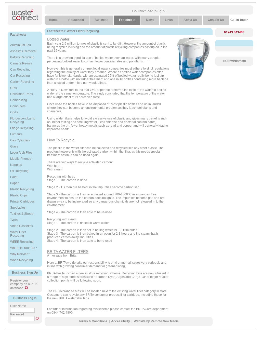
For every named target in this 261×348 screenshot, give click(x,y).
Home (53, 20)
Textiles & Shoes (21, 214)
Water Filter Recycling (18, 233)
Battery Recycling (22, 57)
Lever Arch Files (21, 152)
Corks (14, 112)
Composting (18, 100)
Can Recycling (20, 69)
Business (101, 20)
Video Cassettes (21, 226)
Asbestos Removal (23, 51)
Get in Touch (239, 20)
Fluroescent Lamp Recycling (22, 120)
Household (76, 20)
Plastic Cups (19, 195)
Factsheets (18, 34)
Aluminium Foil (20, 45)
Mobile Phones (20, 158)
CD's (13, 88)
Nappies (16, 165)
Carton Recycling (22, 82)
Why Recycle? (20, 254)
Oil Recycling (19, 171)
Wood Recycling (21, 260)
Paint (13, 177)
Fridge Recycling (22, 128)
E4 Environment (234, 61)
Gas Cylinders (20, 140)
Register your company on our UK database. (24, 284)
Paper (14, 183)
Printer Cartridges (22, 201)
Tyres (14, 220)
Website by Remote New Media (156, 321)
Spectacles (17, 207)
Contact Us (216, 20)
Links (169, 20)
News (150, 20)
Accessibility (120, 321)
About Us (190, 20)
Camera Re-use (21, 63)
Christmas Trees (21, 94)
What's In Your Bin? (23, 248)
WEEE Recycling (22, 242)
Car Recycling (20, 75)
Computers (17, 106)
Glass (14, 146)
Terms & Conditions (93, 321)
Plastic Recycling (22, 189)
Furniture (16, 134)
